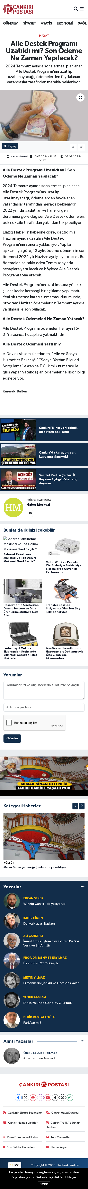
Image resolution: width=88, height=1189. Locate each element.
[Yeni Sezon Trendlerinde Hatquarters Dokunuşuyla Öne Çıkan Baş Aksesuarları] (65, 634)
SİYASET (29, 23)
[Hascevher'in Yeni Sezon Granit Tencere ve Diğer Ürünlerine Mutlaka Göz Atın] (22, 591)
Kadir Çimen (33, 918)
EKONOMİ (65, 23)
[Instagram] (40, 1097)
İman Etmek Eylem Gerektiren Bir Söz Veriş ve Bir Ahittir (51, 943)
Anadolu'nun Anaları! (39, 1058)
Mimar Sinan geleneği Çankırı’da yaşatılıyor (35, 867)
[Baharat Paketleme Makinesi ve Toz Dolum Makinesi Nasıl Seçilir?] (22, 544)
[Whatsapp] (70, 1097)
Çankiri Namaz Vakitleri (23, 1122)
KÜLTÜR (8, 863)
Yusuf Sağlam (34, 997)
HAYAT (44, 36)
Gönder (12, 738)
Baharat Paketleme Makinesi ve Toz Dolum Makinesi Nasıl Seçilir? (19, 558)
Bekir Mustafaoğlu (39, 1017)
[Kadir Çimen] (11, 921)
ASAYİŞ (46, 23)
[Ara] (76, 9)
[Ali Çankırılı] (11, 940)
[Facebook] (18, 1097)
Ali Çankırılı (33, 936)
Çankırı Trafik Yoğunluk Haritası (63, 1125)
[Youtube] (47, 1097)
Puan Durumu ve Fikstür (22, 1137)
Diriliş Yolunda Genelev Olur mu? (48, 1003)
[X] (25, 1097)
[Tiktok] (55, 1097)
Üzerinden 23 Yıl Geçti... (41, 963)
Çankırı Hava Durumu (65, 1112)
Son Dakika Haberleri (21, 1147)
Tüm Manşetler (61, 1137)
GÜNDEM (10, 23)
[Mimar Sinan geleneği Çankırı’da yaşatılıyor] (44, 836)
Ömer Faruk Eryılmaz (40, 1053)
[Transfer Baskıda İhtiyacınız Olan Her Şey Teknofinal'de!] (65, 591)
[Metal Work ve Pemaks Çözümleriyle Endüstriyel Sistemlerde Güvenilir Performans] (65, 548)
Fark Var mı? (32, 1023)
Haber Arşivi (59, 1147)
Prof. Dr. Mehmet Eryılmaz (45, 957)
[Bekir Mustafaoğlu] (11, 1020)
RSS (16, 1165)
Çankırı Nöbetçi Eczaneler (25, 1112)
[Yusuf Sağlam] (11, 1000)
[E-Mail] (30, 513)
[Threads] (62, 1097)
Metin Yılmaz (34, 977)
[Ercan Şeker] (11, 901)
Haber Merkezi (19, 156)
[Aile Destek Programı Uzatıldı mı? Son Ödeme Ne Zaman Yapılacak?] (44, 115)
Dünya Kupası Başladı (39, 923)
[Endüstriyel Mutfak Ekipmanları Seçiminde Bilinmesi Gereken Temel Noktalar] (22, 634)
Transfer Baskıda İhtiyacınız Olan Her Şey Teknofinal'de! (63, 608)
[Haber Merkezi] (13, 507)
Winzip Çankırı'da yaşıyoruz (44, 904)
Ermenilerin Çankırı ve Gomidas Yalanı (51, 983)
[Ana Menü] (82, 9)
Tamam (44, 1184)
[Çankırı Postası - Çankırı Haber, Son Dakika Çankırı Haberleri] (18, 9)
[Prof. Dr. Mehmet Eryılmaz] (11, 960)
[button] (75, 806)
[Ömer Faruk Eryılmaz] (11, 1055)
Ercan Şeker (33, 898)
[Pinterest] (33, 1097)
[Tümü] (83, 886)
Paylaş (12, 146)
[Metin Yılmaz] (11, 980)
